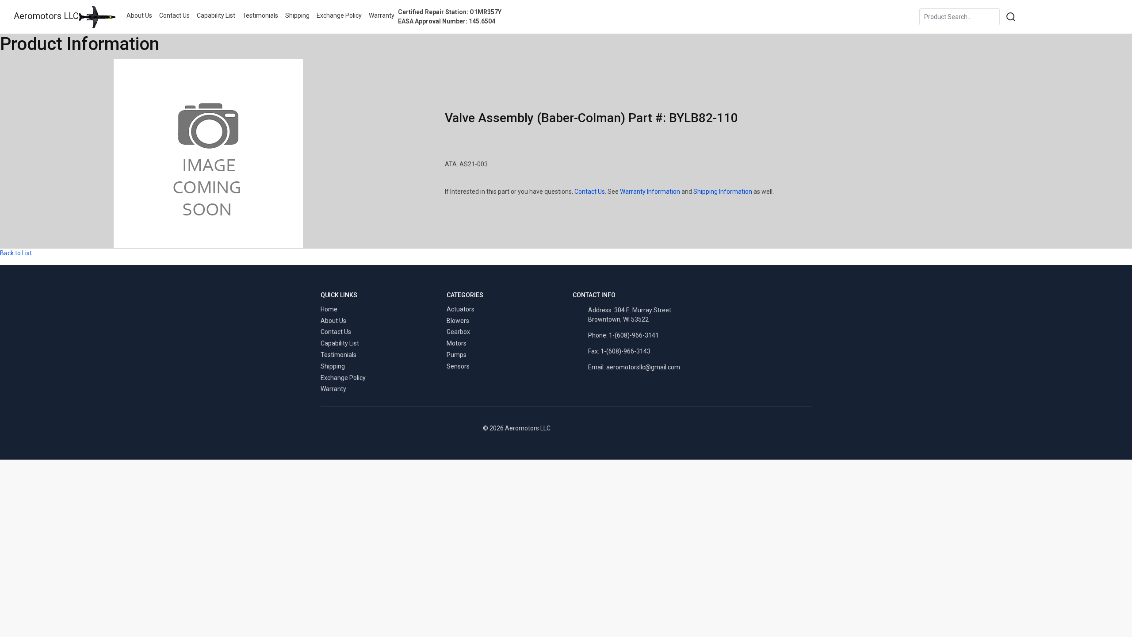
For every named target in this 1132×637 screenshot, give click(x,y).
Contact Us (174, 15)
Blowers (458, 320)
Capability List (216, 15)
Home (329, 309)
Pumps (457, 354)
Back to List (16, 253)
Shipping (297, 15)
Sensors (458, 366)
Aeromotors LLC (46, 16)
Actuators (460, 309)
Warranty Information (650, 191)
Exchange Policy (339, 15)
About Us (139, 15)
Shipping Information (722, 191)
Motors (457, 343)
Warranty (381, 15)
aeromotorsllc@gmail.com (643, 367)
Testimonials (260, 15)
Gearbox (458, 331)
